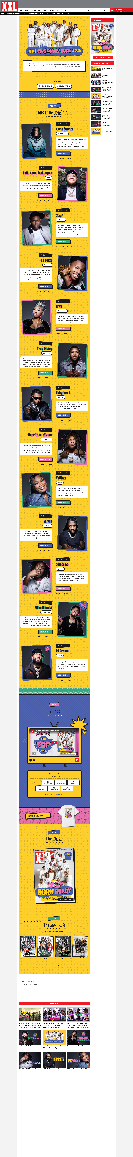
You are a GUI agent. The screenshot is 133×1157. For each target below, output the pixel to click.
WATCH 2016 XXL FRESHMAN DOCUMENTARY (17, 13)
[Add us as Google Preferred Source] (93, 10)
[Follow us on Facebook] (108, 10)
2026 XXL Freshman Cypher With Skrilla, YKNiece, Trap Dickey (106, 75)
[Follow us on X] (100, 10)
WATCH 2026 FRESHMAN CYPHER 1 (37, 13)
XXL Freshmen (33, 984)
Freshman (33, 10)
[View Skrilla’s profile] (72, 533)
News (21, 10)
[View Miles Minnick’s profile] (72, 619)
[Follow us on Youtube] (104, 10)
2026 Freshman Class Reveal (103, 57)
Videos (40, 10)
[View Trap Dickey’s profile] (72, 360)
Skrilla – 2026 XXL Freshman (52, 1068)
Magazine (64, 10)
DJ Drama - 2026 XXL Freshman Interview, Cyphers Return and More (107, 89)
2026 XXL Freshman (31, 981)
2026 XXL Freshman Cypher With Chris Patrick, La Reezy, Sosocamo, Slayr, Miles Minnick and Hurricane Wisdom (78, 1025)
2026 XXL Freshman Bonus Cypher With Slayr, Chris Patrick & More (107, 68)
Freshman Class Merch (38, 815)
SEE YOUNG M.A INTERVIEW (63, 13)
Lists (57, 10)
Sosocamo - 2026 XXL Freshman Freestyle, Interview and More (107, 110)
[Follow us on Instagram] (96, 10)
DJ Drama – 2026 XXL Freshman (29, 1046)
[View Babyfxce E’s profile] (36, 403)
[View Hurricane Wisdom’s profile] (72, 446)
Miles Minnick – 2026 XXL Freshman (75, 1047)
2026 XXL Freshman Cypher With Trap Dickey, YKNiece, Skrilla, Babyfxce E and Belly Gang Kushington (53, 1025)
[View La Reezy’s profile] (72, 273)
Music (26, 10)
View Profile (62, 153)
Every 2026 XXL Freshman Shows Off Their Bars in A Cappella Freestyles (53, 1048)
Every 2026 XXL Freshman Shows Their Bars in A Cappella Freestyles (107, 96)
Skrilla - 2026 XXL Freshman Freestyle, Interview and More (106, 117)
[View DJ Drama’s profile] (36, 662)
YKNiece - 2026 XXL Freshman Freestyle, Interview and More (106, 124)
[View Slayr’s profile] (36, 228)
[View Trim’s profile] (36, 317)
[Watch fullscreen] (76, 753)
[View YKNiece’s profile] (36, 490)
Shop (45, 10)
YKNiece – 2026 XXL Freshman (77, 1068)
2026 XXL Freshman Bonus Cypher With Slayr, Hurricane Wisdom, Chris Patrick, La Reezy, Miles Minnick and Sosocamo (30, 1025)
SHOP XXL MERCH (51, 13)
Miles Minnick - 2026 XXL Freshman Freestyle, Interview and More (107, 103)
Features (51, 10)
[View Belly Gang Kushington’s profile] (72, 184)
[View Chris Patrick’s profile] (36, 141)
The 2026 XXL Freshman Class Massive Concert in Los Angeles (107, 131)
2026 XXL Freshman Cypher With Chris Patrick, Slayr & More (107, 82)
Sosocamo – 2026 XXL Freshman (29, 1068)
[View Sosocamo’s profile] (36, 576)
